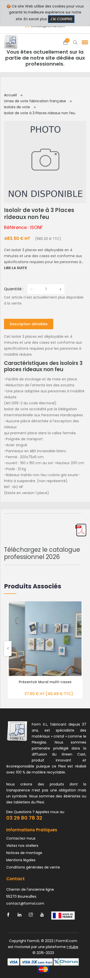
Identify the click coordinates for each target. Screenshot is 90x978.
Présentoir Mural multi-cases (45, 681)
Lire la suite (15, 267)
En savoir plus (35, 18)
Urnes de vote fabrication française (35, 101)
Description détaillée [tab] (29, 324)
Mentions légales (21, 860)
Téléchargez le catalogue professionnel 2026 (42, 553)
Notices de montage (24, 852)
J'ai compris (61, 18)
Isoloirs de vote (17, 107)
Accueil (11, 95)
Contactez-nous (21, 838)
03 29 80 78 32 (24, 817)
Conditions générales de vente (33, 867)
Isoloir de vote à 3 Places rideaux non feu (39, 112)
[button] (84, 42)
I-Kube (72, 946)
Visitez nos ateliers (22, 845)
